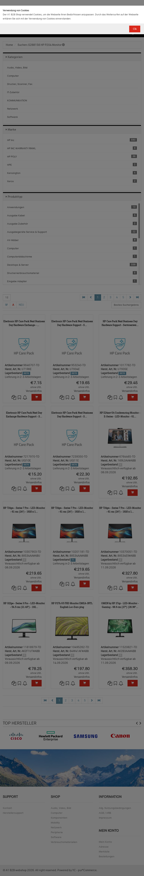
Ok (134, 28)
